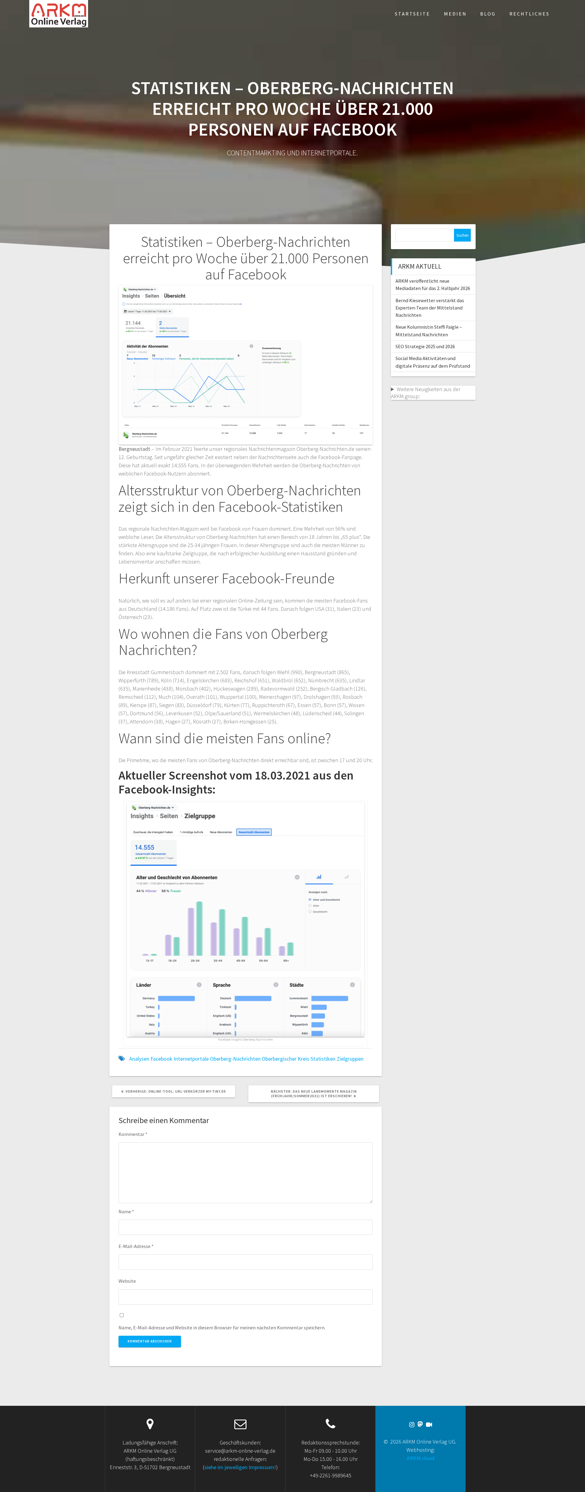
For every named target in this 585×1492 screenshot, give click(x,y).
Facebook (161, 1058)
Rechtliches (529, 14)
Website (127, 1281)
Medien (455, 14)
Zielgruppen (350, 1058)
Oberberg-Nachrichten (235, 1058)
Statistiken (322, 1058)
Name (126, 1211)
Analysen (139, 1058)
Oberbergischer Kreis (285, 1058)
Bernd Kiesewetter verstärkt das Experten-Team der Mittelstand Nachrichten (429, 307)
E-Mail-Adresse (136, 1246)
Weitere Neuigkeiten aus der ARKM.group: (425, 393)
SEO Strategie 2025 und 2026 (425, 346)
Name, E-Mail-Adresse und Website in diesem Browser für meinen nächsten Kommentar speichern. (222, 1327)
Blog (488, 14)
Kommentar (133, 1134)
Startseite (412, 14)
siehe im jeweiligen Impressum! (240, 1467)
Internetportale (191, 1058)
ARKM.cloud (420, 1458)
